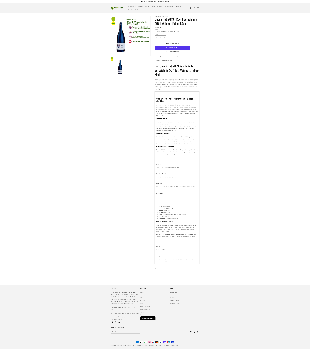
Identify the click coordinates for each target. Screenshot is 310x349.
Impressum (143, 295)
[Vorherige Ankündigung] (111, 1)
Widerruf (142, 298)
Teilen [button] (157, 268)
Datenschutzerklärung (146, 306)
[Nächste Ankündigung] (199, 1)
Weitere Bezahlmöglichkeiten (172, 51)
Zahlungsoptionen (145, 309)
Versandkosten (179, 259)
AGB (141, 303)
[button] (131, 6)
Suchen (142, 292)
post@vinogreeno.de (120, 317)
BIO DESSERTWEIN (175, 303)
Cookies (142, 312)
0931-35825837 (118, 319)
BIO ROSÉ (172, 298)
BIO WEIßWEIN (174, 295)
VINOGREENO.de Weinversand (120, 345)
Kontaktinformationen (175, 345)
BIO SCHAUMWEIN (174, 300)
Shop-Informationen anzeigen (164, 60)
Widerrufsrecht (140, 345)
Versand (163, 31)
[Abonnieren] (138, 332)
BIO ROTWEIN (173, 292)
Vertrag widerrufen (148, 318)
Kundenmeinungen (145, 315)
